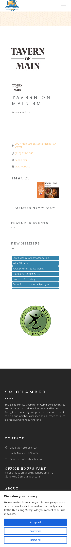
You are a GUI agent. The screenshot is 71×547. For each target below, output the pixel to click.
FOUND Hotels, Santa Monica (29, 267)
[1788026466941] (12, 6)
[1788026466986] (35, 320)
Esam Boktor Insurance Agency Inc (31, 283)
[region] (35, 519)
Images (21, 178)
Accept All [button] (35, 522)
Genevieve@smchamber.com (22, 476)
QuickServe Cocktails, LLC (26, 272)
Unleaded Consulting (24, 278)
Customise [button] (35, 531)
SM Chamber (26, 392)
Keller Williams (20, 262)
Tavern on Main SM (32, 100)
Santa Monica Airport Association (31, 256)
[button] (63, 6)
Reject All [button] (35, 539)
